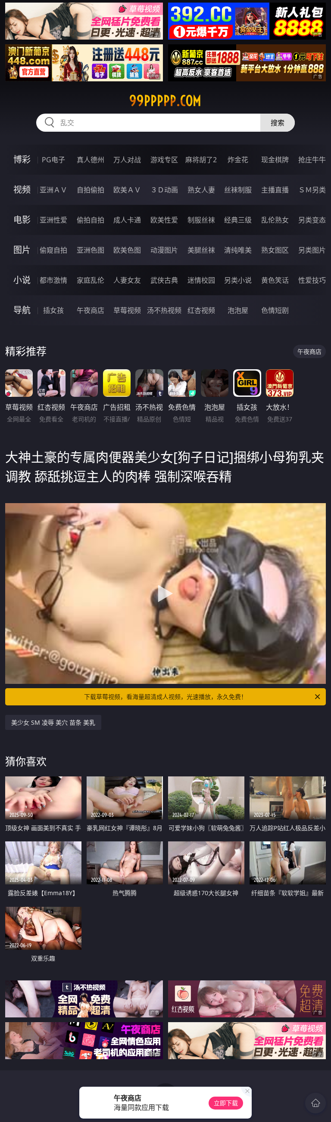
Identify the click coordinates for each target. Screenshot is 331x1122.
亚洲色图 (90, 250)
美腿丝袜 (201, 250)
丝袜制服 (238, 190)
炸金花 (238, 159)
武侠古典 (164, 280)
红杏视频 (201, 310)
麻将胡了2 (201, 159)
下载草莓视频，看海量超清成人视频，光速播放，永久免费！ (165, 696)
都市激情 (53, 280)
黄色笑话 (275, 280)
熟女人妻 (201, 190)
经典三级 (238, 220)
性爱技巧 (312, 280)
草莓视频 (127, 310)
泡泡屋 (238, 310)
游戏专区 (164, 159)
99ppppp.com (165, 100)
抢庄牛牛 (312, 159)
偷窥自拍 (53, 250)
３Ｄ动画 (164, 190)
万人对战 (127, 159)
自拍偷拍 (90, 190)
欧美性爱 (164, 220)
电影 (22, 220)
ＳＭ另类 (312, 190)
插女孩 (53, 310)
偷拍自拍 (90, 220)
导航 (22, 310)
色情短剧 (275, 310)
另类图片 (312, 250)
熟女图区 (275, 250)
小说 (22, 280)
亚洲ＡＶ (53, 190)
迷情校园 (201, 280)
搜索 (277, 122)
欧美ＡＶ (127, 190)
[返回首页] (315, 1103)
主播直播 (275, 190)
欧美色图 (127, 250)
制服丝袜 (201, 220)
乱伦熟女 (275, 220)
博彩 (22, 159)
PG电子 (53, 159)
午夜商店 (90, 310)
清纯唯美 (238, 250)
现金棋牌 (275, 159)
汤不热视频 (164, 310)
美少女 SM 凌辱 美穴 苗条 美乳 (53, 722)
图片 (22, 250)
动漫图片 (164, 250)
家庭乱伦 (90, 280)
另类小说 (238, 280)
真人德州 (90, 159)
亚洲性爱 (53, 220)
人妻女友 (127, 280)
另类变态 (312, 220)
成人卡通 (127, 220)
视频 (22, 189)
